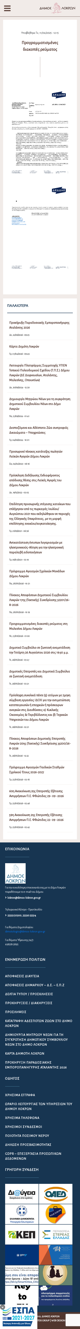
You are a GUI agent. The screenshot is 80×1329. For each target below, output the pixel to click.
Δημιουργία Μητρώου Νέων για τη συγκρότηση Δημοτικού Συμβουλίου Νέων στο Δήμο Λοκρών (36, 1039)
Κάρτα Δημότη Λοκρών (25, 1053)
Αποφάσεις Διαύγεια (22, 976)
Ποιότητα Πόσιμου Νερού (27, 1135)
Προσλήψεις (15, 1012)
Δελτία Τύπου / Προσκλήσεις (29, 994)
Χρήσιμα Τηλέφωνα (22, 1118)
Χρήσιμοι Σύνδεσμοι (23, 1126)
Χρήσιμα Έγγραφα (20, 1095)
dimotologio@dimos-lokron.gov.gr (25, 931)
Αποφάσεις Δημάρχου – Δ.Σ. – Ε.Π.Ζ (34, 985)
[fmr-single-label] (22, 1194)
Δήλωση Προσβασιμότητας (28, 1144)
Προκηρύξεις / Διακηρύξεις (29, 1003)
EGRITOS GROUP (41, 1320)
